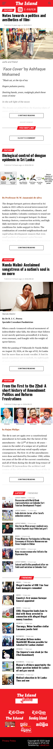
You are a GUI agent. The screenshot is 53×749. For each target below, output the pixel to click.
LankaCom (44, 745)
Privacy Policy (9, 741)
